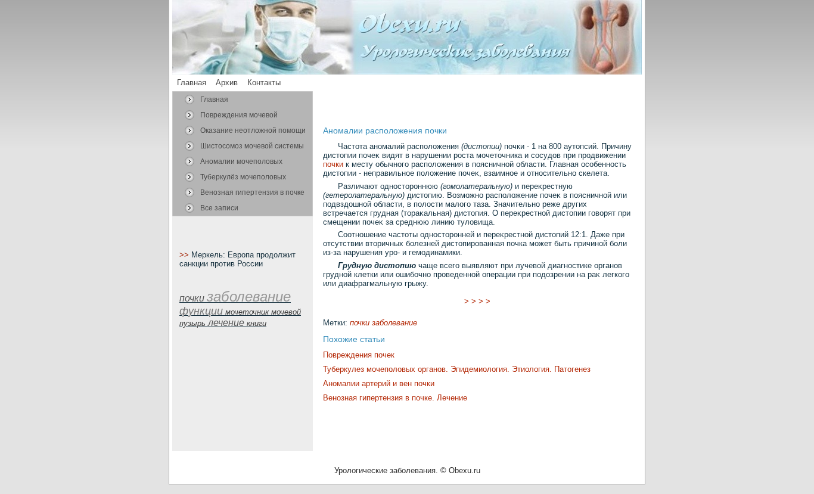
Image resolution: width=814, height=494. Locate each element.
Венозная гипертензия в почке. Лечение (395, 397)
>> (185, 254)
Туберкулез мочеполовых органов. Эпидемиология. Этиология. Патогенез (457, 369)
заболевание (394, 322)
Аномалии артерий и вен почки (378, 383)
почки (333, 164)
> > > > (477, 301)
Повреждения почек (358, 354)
